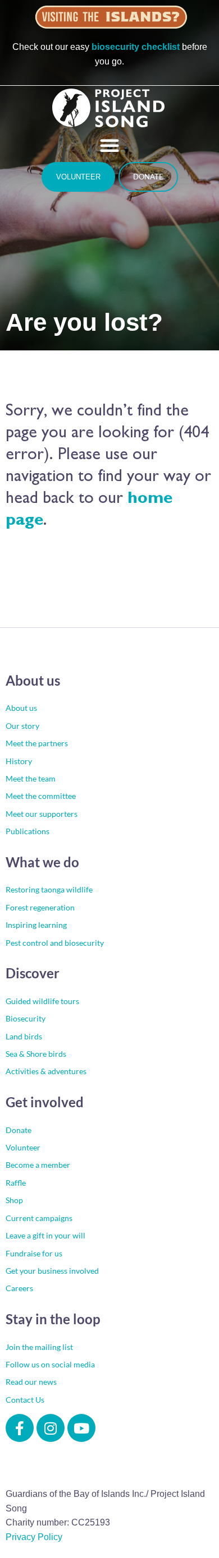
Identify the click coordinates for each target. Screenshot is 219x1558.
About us (21, 708)
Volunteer (23, 1147)
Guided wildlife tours (42, 1001)
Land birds (24, 1036)
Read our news (31, 1381)
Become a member (38, 1164)
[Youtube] (81, 1428)
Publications (27, 831)
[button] (109, 145)
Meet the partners (37, 743)
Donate (18, 1130)
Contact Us (25, 1399)
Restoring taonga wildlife (49, 889)
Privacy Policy (34, 1537)
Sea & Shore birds (36, 1053)
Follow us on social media (50, 1364)
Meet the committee (41, 796)
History (19, 761)
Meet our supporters (41, 814)
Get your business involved (52, 1270)
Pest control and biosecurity (55, 942)
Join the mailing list (39, 1347)
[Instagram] (50, 1428)
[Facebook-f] (20, 1428)
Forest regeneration (40, 907)
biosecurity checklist (136, 47)
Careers (19, 1288)
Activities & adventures (46, 1071)
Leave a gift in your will (45, 1235)
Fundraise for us (34, 1253)
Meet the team (31, 778)
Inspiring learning (36, 925)
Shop (14, 1200)
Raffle (16, 1182)
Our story (22, 726)
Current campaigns (39, 1218)
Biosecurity (25, 1018)
